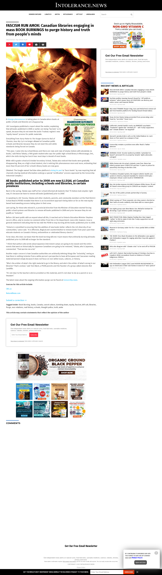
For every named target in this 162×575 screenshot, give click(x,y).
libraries (92, 305)
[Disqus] (51, 453)
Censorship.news (70, 280)
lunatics (48, 14)
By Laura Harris (122, 188)
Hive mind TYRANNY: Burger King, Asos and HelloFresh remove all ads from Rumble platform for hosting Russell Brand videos (133, 110)
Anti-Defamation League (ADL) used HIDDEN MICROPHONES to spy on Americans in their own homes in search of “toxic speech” (132, 265)
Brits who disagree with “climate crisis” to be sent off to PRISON (132, 246)
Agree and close (141, 562)
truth (56, 307)
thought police (47, 307)
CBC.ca (8, 289)
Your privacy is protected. (17, 341)
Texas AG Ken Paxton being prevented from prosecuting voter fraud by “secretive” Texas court (131, 118)
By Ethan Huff (121, 94)
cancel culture (49, 305)
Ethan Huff (23, 40)
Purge (8, 307)
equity (71, 305)
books (33, 305)
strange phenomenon (16, 119)
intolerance (68, 14)
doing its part (56, 170)
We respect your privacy (69, 561)
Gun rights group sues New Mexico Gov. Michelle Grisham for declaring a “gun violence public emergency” (131, 210)
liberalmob (90, 14)
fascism (78, 305)
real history (28, 307)
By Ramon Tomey (122, 232)
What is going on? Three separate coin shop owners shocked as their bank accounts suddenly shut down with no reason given (132, 201)
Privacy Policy (81, 567)
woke (61, 307)
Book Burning (24, 305)
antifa (57, 14)
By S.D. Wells (121, 149)
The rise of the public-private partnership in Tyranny (128, 193)
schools (37, 307)
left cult (85, 305)
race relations (17, 307)
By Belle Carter (122, 159)
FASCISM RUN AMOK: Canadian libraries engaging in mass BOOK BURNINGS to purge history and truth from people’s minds (132, 91)
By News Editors (122, 140)
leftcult (79, 14)
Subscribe (129, 572)
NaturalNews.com (13, 293)
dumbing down (62, 305)
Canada (40, 305)
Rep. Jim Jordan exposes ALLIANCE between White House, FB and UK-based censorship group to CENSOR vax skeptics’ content (132, 185)
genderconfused (35, 14)
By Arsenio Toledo (123, 121)
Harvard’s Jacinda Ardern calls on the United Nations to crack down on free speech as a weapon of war (131, 137)
